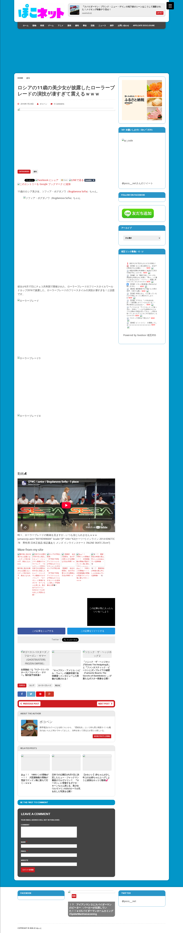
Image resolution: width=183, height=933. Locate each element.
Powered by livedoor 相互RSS (139, 335)
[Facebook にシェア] (47, 180)
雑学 (112, 25)
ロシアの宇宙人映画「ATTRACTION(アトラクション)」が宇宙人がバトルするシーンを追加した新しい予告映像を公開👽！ (53, 576)
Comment (25, 825)
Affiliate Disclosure (144, 25)
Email (24, 851)
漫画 (69, 25)
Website (24, 860)
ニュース (102, 25)
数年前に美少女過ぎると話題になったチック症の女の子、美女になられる (24, 573)
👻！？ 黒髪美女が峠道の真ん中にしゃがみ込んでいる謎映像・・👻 (97, 571)
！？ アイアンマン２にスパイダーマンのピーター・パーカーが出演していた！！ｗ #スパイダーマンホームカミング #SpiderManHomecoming (91, 909)
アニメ (60, 25)
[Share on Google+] (49, 694)
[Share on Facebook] (22, 694)
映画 (42, 25)
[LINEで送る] (76, 180)
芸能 (92, 25)
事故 (85, 25)
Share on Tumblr (89, 180)
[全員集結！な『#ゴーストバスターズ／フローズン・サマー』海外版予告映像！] (35, 663)
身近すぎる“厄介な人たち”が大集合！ (142, 263)
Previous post (31, 703)
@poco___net (129, 901)
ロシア (31, 685)
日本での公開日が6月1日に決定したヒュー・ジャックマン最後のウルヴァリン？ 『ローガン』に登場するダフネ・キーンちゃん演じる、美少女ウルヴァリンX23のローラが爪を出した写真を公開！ (38, 581)
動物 (34, 25)
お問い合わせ (123, 25)
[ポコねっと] (41, 11)
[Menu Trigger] (170, 5)
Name (23, 842)
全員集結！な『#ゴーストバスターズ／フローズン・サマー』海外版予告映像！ (35, 672)
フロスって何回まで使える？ (139, 318)
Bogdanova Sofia (77, 191)
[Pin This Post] (40, 694)
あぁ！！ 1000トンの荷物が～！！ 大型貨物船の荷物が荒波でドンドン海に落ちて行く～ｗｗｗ (83, 574)
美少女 (57, 685)
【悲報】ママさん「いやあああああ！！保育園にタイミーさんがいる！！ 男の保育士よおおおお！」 (141, 302)
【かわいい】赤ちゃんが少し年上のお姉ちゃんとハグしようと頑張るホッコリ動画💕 (96, 777)
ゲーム (51, 25)
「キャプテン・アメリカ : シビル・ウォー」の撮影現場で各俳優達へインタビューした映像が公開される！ (66, 674)
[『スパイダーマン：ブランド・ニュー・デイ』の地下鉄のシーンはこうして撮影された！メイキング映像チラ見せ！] (74, 13)
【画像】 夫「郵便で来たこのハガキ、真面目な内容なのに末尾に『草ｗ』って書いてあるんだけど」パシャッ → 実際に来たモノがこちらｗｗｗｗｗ (142, 278)
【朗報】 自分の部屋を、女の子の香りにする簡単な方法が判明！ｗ (68, 571)
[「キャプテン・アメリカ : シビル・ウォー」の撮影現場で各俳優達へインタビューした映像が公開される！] (66, 664)
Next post (104, 703)
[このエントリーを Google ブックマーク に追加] (44, 184)
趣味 (77, 25)
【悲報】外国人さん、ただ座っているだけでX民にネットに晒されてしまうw (142, 296)
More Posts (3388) (102, 736)
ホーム (26, 25)
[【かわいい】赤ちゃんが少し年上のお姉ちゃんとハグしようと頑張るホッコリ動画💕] (97, 768)
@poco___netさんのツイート (137, 183)
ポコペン (43, 104)
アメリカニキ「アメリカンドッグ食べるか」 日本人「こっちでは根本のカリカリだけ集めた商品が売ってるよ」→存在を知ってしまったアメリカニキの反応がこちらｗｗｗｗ (142, 311)
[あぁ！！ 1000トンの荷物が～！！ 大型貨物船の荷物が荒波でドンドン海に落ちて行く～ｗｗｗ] (35, 768)
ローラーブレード (44, 685)
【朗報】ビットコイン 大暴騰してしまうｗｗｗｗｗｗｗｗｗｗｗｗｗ (142, 324)
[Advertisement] (91, 47)
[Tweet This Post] (31, 694)
